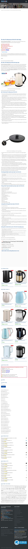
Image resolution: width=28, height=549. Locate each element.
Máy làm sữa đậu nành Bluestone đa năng (23, 494)
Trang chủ (2, 10)
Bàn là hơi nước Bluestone (5, 485)
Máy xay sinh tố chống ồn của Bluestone (14, 498)
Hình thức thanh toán (17, 520)
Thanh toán (15, 525)
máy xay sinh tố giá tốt (23, 498)
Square (7, 547)
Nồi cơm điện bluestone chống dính (10, 499)
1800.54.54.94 (7, 372)
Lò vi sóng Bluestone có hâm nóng (12, 492)
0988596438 (7, 49)
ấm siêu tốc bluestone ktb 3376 (11, 54)
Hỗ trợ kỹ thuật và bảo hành (17, 521)
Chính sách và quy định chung (18, 512)
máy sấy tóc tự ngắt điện (10, 497)
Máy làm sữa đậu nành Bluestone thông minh (14, 494)
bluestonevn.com (8, 512)
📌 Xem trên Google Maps (5, 249)
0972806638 (7, 50)
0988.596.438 (8, 370)
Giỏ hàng (15, 517)
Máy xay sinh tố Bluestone (19, 497)
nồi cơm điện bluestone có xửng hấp (17, 499)
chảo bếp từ (9, 489)
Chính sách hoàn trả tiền (17, 511)
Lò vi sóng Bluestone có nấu (20, 492)
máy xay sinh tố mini (4, 499)
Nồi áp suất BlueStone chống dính (16, 500)
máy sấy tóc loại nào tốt (22, 495)
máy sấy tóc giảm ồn (14, 495)
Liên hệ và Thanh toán (17, 522)
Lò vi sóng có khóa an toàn (17, 493)
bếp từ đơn (14, 487)
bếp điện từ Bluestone (19, 487)
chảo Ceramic (15, 489)
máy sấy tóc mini (3, 497)
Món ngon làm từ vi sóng (4, 535)
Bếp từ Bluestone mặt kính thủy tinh (9, 487)
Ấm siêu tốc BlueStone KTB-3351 (8, 60)
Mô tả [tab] (2, 58)
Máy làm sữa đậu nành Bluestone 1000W (6, 494)
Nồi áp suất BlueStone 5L (6, 500)
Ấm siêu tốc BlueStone (7, 10)
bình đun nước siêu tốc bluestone (20, 54)
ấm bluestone (17, 53)
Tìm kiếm (3, 386)
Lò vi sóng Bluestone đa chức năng (10, 493)
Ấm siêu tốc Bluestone (11, 237)
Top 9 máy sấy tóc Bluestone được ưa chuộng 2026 (7, 529)
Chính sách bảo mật (16, 508)
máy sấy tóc (9, 495)
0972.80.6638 (8, 371)
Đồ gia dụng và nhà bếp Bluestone (18, 516)
